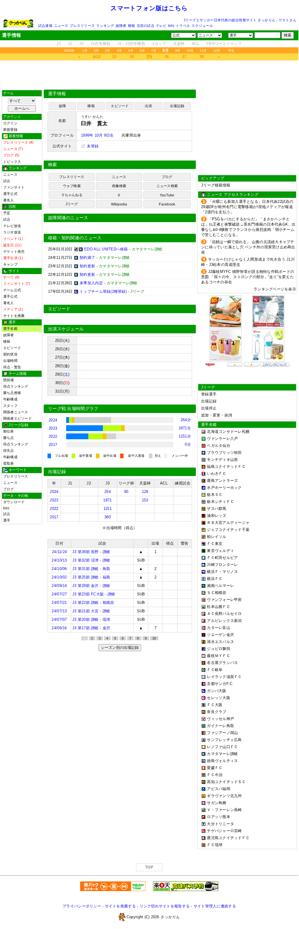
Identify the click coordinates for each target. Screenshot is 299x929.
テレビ (161, 26)
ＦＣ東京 (214, 543)
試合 (6, 181)
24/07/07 (59, 619)
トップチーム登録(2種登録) (103, 291)
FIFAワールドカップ (224, 43)
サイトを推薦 (13, 316)
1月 (84, 50)
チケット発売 (13, 252)
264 (107, 491)
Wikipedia (119, 204)
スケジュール (202, 26)
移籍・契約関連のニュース (75, 238)
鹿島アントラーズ (222, 480)
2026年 (69, 50)
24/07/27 (59, 594)
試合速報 (45, 26)
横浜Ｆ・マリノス (222, 571)
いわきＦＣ (216, 473)
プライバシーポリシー (81, 906)
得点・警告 (12, 367)
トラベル (183, 26)
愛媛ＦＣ (214, 768)
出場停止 (209, 408)
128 (145, 491)
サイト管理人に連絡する (215, 906)
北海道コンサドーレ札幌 (228, 431)
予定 (231, 50)
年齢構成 (10, 399)
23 (114, 57)
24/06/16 (59, 628)
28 (202, 57)
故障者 (121, 26)
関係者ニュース (15, 412)
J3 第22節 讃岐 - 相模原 (93, 602)
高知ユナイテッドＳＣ (226, 782)
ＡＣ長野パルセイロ (224, 613)
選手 (6, 520)
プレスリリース (82, 26)
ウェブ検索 (72, 186)
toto (171, 26)
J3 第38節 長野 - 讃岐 (91, 552)
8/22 (97, 57)
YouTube (167, 195)
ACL (195, 43)
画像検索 (119, 186)
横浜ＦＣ (214, 578)
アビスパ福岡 (218, 789)
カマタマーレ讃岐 (222, 754)
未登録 (92, 146)
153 (145, 500)
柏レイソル (216, 536)
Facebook (167, 204)
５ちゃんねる (71, 195)
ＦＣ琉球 (214, 845)
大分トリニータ (220, 824)
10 (154, 638)
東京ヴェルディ (220, 550)
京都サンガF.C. (220, 684)
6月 (142, 50)
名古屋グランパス (222, 662)
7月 (153, 50)
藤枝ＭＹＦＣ (218, 655)
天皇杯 (179, 43)
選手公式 (10, 194)
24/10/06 (59, 569)
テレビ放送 (12, 226)
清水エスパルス (220, 641)
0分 (188, 444)
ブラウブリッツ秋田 (224, 452)
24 (132, 57)
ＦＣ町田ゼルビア (222, 557)
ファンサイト (13, 187)
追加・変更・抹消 (216, 415)
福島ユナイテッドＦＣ (226, 466)
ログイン (10, 123)
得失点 (8, 451)
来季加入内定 (91, 283)
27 (184, 57)
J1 (59, 43)
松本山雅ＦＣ (218, 606)
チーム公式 (12, 290)
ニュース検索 (167, 186)
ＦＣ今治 (214, 775)
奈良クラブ (216, 712)
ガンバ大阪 (216, 691)
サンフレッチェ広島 (224, 740)
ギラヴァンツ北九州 (224, 796)
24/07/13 (59, 611)
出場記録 (177, 106)
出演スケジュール (66, 329)
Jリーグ (72, 204)
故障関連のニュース (68, 217)
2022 (53, 436)
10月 (190, 50)
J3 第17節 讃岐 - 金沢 (91, 628)
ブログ (8, 489)
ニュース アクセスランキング (232, 194)
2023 (53, 428)
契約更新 (87, 266)
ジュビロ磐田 (218, 648)
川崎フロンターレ (222, 564)
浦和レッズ (216, 515)
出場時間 (10, 361)
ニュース (61, 26)
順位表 (8, 431)
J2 (70, 43)
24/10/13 (59, 560)
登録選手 (209, 394)
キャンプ (10, 264)
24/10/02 (59, 577)
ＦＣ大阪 (214, 705)
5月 (130, 50)
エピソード (12, 348)
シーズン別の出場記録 (120, 647)
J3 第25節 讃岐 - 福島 (91, 577)
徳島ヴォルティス (222, 761)
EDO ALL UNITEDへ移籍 (106, 249)
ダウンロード (13, 502)
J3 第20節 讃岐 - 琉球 (91, 619)
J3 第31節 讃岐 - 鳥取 (91, 569)
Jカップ (159, 43)
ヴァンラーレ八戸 (222, 438)
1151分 (185, 436)
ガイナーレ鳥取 (220, 726)
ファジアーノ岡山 (222, 733)
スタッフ (10, 406)
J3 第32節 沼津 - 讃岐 (91, 560)
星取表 (8, 463)
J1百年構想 (100, 43)
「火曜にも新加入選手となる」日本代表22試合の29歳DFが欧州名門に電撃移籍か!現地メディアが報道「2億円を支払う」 (247, 206)
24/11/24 (59, 552)
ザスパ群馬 (216, 508)
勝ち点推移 (12, 393)
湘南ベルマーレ (220, 585)
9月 (177, 50)
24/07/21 (59, 602)
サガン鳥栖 (216, 803)
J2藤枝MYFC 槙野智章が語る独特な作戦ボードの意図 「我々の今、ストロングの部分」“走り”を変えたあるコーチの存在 (247, 276)
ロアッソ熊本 (218, 817)
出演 (148, 106)
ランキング (105, 26)
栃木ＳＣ (214, 494)
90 (126, 491)
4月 (119, 50)
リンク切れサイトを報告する (165, 906)
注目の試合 (145, 26)
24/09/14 (59, 585)
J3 (81, 43)
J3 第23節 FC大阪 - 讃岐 (93, 594)
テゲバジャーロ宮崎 (224, 831)
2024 (53, 420)
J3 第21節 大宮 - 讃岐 (91, 611)
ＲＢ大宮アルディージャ (228, 522)
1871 (107, 500)
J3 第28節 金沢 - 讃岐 (91, 585)
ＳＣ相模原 (216, 592)
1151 (107, 508)
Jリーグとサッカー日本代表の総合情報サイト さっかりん (229, 20)
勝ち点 (8, 438)
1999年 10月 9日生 (97, 135)
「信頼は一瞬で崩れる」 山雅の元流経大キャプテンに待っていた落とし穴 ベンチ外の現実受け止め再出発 (248, 247)
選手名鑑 (10, 329)
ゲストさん (287, 20)
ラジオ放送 (12, 232)
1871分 (185, 428)
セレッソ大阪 (218, 698)
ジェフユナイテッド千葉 (228, 529)
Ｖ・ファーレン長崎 (224, 810)
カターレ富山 (218, 627)
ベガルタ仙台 (218, 445)
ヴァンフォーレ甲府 (224, 599)
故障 (62, 106)
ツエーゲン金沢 (220, 634)
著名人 (8, 200)
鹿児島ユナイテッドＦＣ (228, 838)
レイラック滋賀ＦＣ (224, 676)
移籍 (131, 26)
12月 (216, 50)
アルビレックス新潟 (224, 620)
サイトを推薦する (120, 906)
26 (167, 57)
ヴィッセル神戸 (220, 719)
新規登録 (10, 130)
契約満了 (87, 257)
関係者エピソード (17, 418)
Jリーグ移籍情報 (215, 185)
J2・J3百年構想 (131, 43)
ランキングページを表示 (275, 289)
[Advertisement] (149, 75)
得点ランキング (15, 386)
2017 (53, 444)
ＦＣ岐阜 (214, 669)
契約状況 (10, 354)
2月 (96, 50)
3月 (107, 50)
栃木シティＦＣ (220, 501)
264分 (186, 420)
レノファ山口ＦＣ (222, 747)
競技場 (8, 380)
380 (107, 517)
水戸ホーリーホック (224, 487)
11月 (203, 50)
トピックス (12, 162)
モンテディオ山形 (222, 459)
